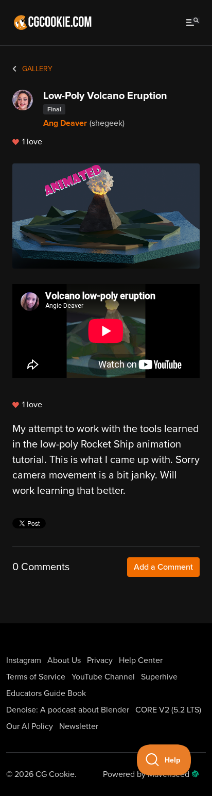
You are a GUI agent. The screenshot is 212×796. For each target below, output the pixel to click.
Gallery (36, 68)
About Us (64, 660)
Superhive (159, 677)
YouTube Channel (103, 677)
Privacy (100, 660)
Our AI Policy (29, 726)
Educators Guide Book (46, 693)
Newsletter (78, 726)
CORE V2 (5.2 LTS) (168, 710)
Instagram (23, 660)
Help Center (141, 660)
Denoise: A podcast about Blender (67, 710)
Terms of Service (35, 677)
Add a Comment (163, 567)
